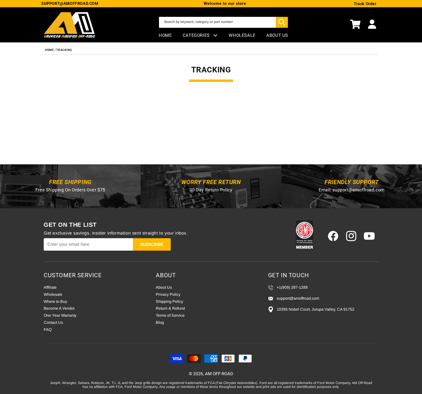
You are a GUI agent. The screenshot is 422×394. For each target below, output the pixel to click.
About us (277, 35)
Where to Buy (55, 301)
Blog (160, 322)
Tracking (64, 50)
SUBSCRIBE (151, 244)
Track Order (365, 3)
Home (165, 35)
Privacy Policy (168, 294)
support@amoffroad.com (358, 189)
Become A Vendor (59, 308)
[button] (355, 25)
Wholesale (53, 294)
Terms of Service (170, 315)
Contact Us (53, 322)
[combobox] (223, 22)
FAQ (48, 329)
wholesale (242, 35)
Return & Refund (170, 308)
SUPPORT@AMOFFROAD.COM (69, 3)
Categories (197, 35)
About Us (164, 287)
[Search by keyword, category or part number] (282, 22)
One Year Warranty (60, 315)
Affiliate (50, 287)
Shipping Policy (169, 301)
